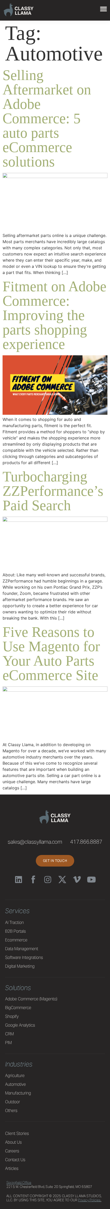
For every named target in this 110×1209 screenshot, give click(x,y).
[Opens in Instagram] (48, 880)
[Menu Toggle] (103, 9)
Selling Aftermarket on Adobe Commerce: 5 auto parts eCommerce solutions (47, 118)
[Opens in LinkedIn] (19, 880)
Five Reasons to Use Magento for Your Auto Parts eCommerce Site (51, 653)
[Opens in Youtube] (91, 880)
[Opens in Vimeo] (77, 880)
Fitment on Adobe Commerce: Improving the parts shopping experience (54, 315)
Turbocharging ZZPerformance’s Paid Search (53, 491)
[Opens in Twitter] (62, 880)
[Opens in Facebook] (33, 880)
